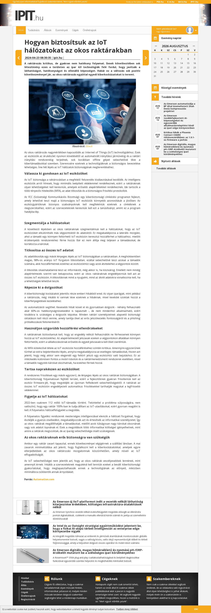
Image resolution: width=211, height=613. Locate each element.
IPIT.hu (194, 1)
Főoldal (25, 578)
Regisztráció (28, 599)
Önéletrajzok (28, 595)
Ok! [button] (196, 609)
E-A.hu (170, 1)
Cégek (24, 592)
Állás (23, 585)
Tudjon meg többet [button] (127, 609)
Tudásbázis (27, 581)
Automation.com (43, 479)
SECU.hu (182, 1)
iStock (88, 146)
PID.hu (160, 1)
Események (27, 588)
